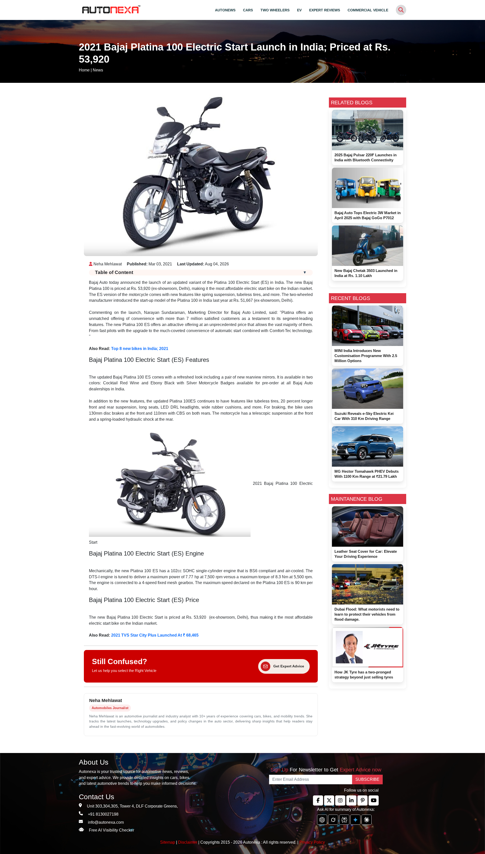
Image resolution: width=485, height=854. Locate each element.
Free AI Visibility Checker (111, 830)
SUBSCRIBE (367, 779)
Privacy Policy (312, 842)
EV (299, 10)
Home (84, 70)
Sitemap (168, 842)
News (98, 70)
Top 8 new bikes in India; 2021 (139, 348)
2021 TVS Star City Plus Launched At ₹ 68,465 (155, 635)
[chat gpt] (322, 820)
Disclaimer (187, 842)
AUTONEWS (225, 10)
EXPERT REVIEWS (324, 10)
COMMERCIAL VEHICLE (368, 10)
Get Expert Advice (288, 666)
